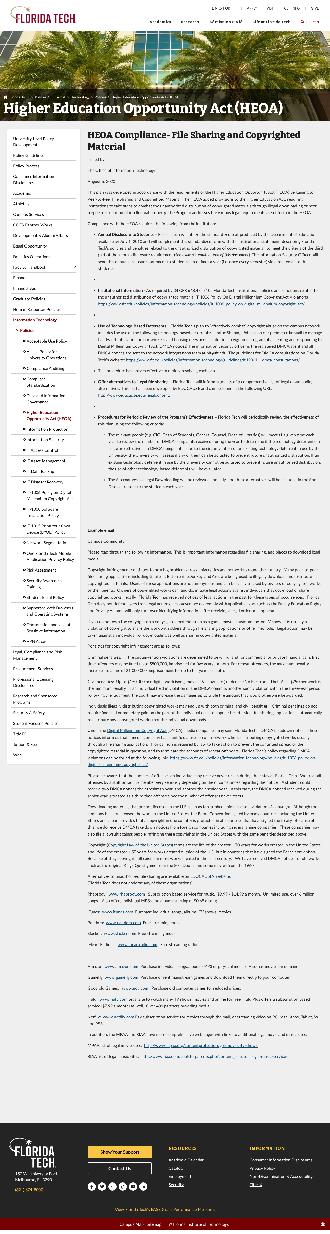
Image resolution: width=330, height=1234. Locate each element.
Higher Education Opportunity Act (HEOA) (145, 97)
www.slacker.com (120, 933)
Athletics (21, 203)
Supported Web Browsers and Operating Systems (50, 610)
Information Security (45, 439)
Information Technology (70, 97)
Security (176, 1184)
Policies (40, 97)
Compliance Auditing (45, 368)
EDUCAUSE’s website (210, 876)
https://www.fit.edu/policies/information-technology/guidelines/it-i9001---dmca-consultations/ (213, 359)
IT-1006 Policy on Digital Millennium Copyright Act (50, 495)
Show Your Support (119, 1152)
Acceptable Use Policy (47, 340)
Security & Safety (29, 712)
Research (190, 22)
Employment (180, 1176)
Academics (160, 22)
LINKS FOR (221, 8)
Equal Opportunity (30, 245)
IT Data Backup (40, 471)
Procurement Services (33, 668)
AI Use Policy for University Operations (47, 354)
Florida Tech (19, 97)
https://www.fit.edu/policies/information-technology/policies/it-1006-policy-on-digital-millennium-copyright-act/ (201, 303)
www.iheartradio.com (137, 944)
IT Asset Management (46, 460)
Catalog (176, 1167)
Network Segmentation (48, 542)
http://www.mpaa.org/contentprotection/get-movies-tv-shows (201, 1045)
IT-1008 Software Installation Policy (43, 512)
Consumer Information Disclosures (33, 179)
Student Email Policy (45, 597)
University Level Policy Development (33, 141)
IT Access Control (42, 450)
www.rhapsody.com (127, 893)
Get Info (292, 8)
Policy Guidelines (28, 155)
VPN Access (37, 641)
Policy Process (26, 165)
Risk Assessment (41, 569)
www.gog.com (135, 987)
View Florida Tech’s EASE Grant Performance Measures (165, 1209)
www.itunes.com (117, 911)
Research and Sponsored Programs (35, 698)
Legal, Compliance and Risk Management (37, 654)
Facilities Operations (31, 256)
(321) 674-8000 (29, 1189)
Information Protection (47, 429)
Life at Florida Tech (271, 22)
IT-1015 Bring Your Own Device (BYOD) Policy (48, 528)
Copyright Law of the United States (140, 844)
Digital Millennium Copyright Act (137, 730)
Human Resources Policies (37, 309)
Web (17, 754)
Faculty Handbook (29, 267)
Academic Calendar (186, 1159)
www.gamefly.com (121, 977)
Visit (271, 8)
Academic (22, 193)
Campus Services (28, 214)
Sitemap (154, 1224)
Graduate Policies (29, 298)
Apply (252, 8)
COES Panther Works (32, 224)
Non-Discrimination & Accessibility (281, 1176)
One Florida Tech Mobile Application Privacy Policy (50, 556)
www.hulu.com (113, 999)
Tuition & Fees (25, 744)
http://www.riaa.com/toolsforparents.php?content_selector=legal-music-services (214, 1056)
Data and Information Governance (46, 398)
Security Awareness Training (44, 583)
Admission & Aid (226, 22)
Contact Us (119, 1168)
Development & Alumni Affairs (40, 235)
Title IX (19, 733)
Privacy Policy (262, 1167)
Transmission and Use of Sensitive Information (48, 627)
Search (309, 23)
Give (315, 8)
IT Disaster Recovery (45, 481)
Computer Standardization (41, 381)
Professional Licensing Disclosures (33, 682)
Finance (20, 277)
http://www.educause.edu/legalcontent (133, 395)
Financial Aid (24, 288)
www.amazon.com (121, 966)
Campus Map (132, 1224)
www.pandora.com (123, 922)
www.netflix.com (118, 1016)
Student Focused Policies (36, 723)
